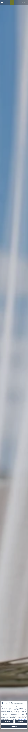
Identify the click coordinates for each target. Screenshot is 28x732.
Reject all (7, 721)
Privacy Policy (23, 719)
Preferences (14, 726)
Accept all (20, 721)
